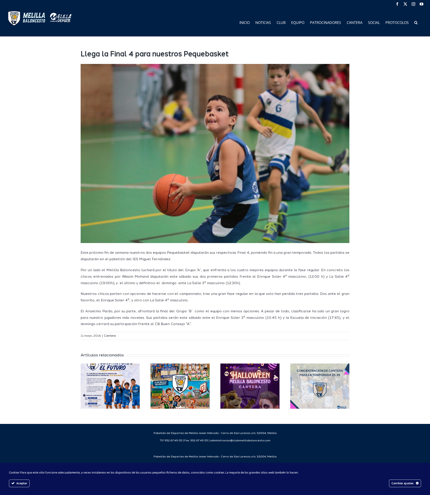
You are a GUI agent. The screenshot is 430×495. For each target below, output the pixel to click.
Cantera (110, 335)
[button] (416, 22)
